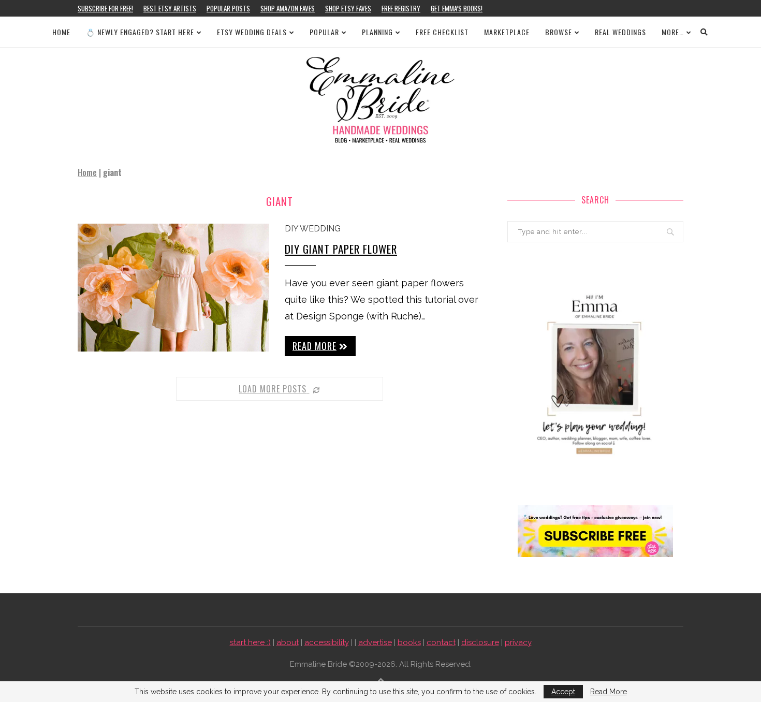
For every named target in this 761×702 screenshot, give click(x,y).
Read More (608, 691)
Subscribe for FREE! (105, 8)
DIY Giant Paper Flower (341, 249)
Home (61, 31)
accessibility (326, 642)
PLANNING (377, 31)
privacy (518, 642)
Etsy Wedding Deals (252, 31)
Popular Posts (228, 8)
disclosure (480, 642)
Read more (314, 346)
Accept (563, 692)
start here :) (250, 642)
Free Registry (401, 8)
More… (673, 31)
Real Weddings (620, 31)
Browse (558, 31)
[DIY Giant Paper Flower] (173, 288)
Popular (324, 31)
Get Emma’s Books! (456, 8)
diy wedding (313, 228)
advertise (375, 642)
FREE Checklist (442, 31)
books (409, 642)
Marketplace (507, 31)
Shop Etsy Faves (348, 8)
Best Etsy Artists (169, 8)
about (287, 642)
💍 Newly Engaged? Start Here (140, 31)
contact (441, 642)
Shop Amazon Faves (287, 8)
